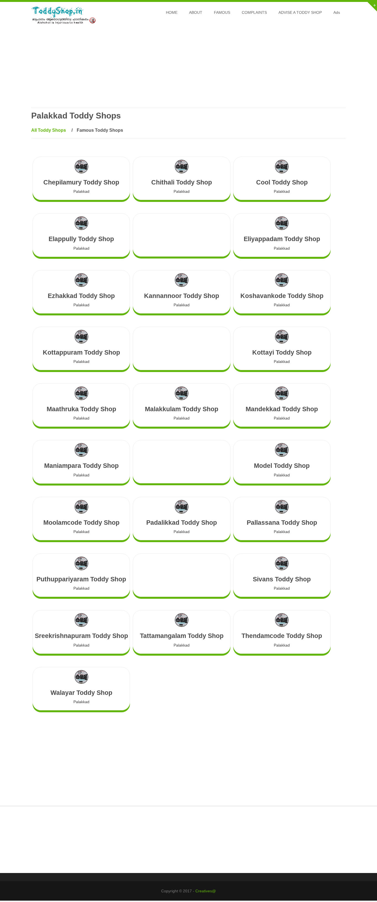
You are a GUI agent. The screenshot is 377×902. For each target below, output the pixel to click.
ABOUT (195, 12)
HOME (171, 12)
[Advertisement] (188, 68)
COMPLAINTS (254, 12)
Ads (336, 12)
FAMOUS (222, 12)
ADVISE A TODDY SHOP (300, 12)
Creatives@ (205, 891)
